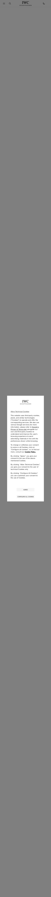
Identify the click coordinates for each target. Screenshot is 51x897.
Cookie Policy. (30, 452)
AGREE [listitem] (25, 489)
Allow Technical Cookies (20, 411)
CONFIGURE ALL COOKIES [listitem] (25, 496)
